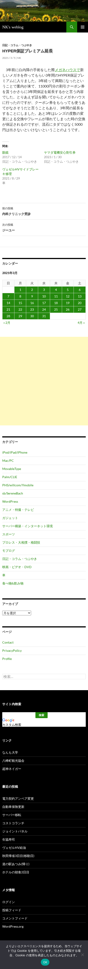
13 (79, 296)
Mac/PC (8, 460)
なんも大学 (10, 752)
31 (44, 316)
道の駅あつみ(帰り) (15, 864)
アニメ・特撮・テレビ (18, 510)
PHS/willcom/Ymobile (17, 485)
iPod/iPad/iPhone (14, 452)
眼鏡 (5, 152)
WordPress (10, 501)
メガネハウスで (67, 69)
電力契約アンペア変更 (18, 798)
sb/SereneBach (12, 493)
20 (79, 303)
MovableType (11, 469)
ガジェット (10, 518)
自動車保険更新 (13, 807)
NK (19, 58)
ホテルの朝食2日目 (15, 872)
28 (8, 316)
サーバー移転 (11, 815)
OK (45, 962)
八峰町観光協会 (13, 760)
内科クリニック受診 (16, 211)
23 (32, 309)
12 (67, 296)
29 (20, 316)
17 (44, 303)
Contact (8, 642)
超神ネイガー (11, 769)
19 (67, 303)
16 (32, 303)
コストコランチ (13, 823)
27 (79, 309)
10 (44, 296)
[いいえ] (82, 954)
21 (8, 309)
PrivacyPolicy (12, 650)
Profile (7, 659)
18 (56, 303)
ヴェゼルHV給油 (14, 847)
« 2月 (6, 323)
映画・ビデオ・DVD (17, 567)
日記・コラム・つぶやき (17, 45)
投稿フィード (11, 910)
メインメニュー (82, 27)
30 (32, 316)
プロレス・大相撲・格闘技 (21, 542)
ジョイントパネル (15, 831)
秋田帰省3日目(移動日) (18, 856)
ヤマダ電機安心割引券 (60, 152)
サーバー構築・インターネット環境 (27, 526)
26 (67, 309)
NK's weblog (12, 27)
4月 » (81, 323)
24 (44, 309)
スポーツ (8, 534)
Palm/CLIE (9, 477)
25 (56, 309)
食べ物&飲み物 (12, 583)
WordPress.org (12, 926)
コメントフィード (15, 918)
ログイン (8, 902)
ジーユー (8, 227)
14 (8, 303)
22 (20, 309)
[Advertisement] (44, 381)
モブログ (8, 550)
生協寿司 (8, 839)
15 (20, 303)
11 (56, 296)
